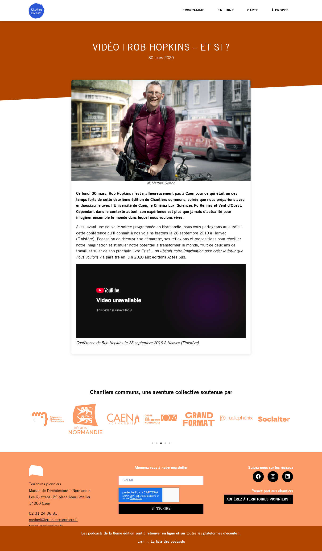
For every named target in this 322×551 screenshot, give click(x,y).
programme (193, 10)
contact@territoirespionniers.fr (53, 520)
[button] (34, 420)
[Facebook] (258, 476)
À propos (280, 10)
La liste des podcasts (168, 542)
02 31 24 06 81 (43, 514)
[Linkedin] (287, 476)
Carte (253, 10)
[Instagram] (273, 476)
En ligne (226, 10)
